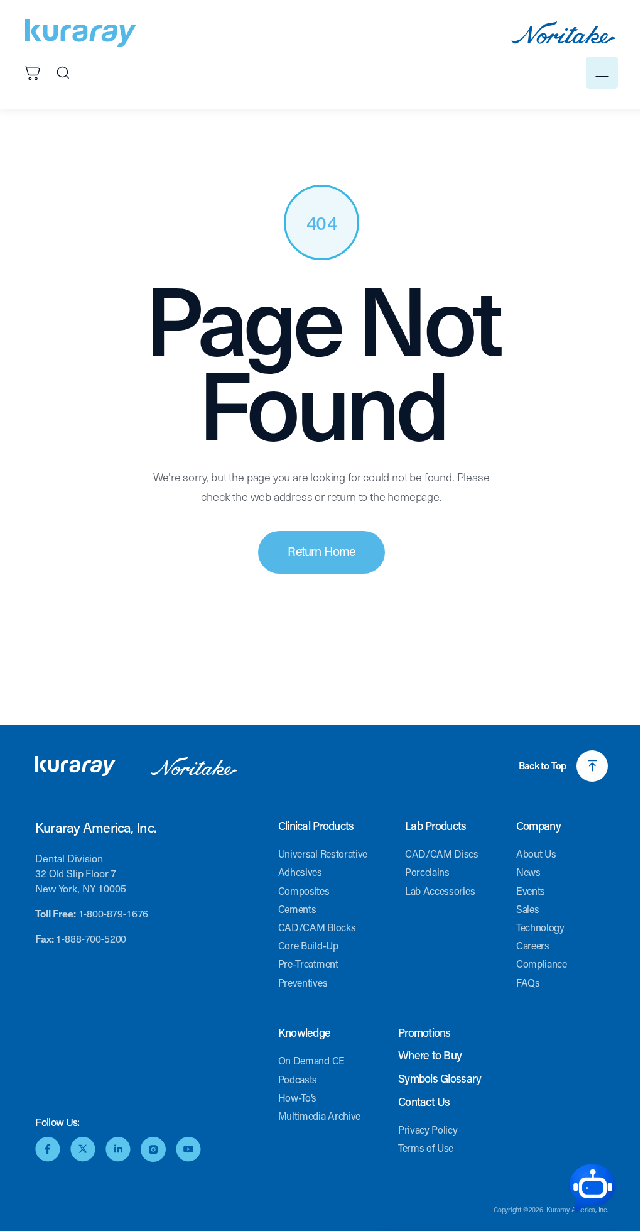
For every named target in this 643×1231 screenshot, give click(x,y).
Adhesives (300, 871)
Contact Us (424, 1102)
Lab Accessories (440, 890)
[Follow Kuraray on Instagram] (153, 1149)
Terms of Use (425, 1147)
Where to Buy (430, 1056)
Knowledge (304, 1033)
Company (538, 826)
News (528, 871)
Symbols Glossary (439, 1079)
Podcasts (297, 1079)
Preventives (302, 982)
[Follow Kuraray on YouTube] (188, 1149)
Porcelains (427, 871)
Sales (527, 909)
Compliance (541, 963)
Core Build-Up (308, 945)
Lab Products (435, 826)
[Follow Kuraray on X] (82, 1149)
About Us (536, 853)
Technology (540, 927)
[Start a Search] (62, 72)
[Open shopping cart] (32, 72)
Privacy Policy (428, 1129)
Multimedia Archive (319, 1115)
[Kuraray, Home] (80, 33)
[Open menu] (602, 73)
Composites (304, 890)
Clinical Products (316, 826)
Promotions (424, 1033)
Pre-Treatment (308, 963)
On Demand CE (311, 1060)
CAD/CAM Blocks (317, 927)
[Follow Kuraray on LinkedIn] (118, 1149)
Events (530, 890)
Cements (297, 909)
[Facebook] (47, 1149)
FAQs (528, 982)
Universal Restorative (322, 853)
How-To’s (297, 1097)
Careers (532, 945)
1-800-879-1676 (113, 913)
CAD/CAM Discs (441, 853)
